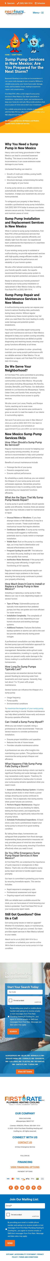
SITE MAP (9, 1254)
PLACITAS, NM (28, 1061)
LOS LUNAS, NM (15, 1061)
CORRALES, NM (28, 1058)
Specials (10, 3)
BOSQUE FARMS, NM (13, 1058)
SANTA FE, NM (21, 1064)
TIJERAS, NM (33, 1064)
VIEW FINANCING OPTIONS (25, 1167)
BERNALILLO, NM (37, 1056)
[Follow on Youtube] (22, 1188)
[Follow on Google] (39, 1188)
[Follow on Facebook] (11, 1188)
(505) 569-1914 (25, 3)
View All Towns (25, 1071)
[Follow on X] (16, 1188)
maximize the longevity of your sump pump (25, 708)
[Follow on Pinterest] (34, 1188)
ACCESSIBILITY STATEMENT (25, 1254)
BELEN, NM (25, 1056)
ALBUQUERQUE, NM (12, 1056)
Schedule (41, 3)
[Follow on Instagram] (28, 1188)
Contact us (25, 1142)
